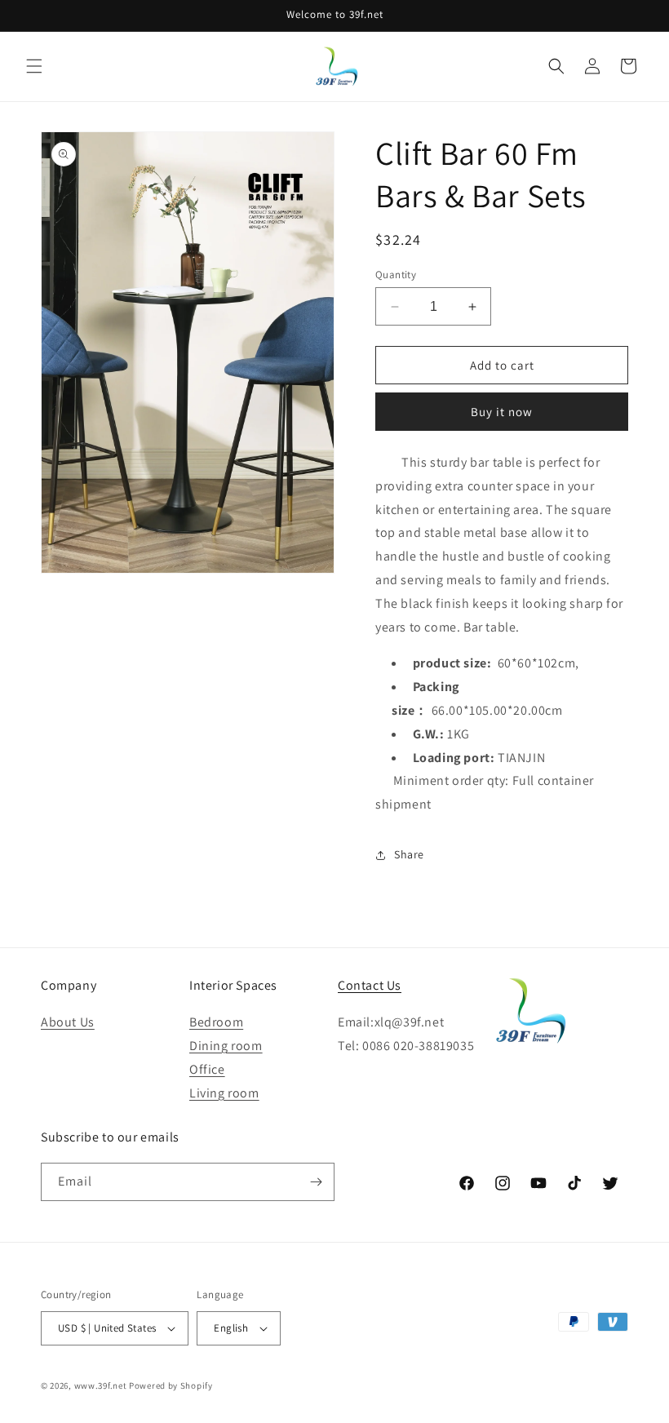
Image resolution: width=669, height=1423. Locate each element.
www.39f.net (100, 1385)
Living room (224, 1093)
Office (207, 1069)
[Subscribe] (316, 1182)
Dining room (226, 1045)
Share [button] (409, 854)
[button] (34, 66)
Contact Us (369, 985)
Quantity (395, 274)
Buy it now (502, 411)
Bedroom (216, 1022)
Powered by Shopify (171, 1385)
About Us (68, 1022)
